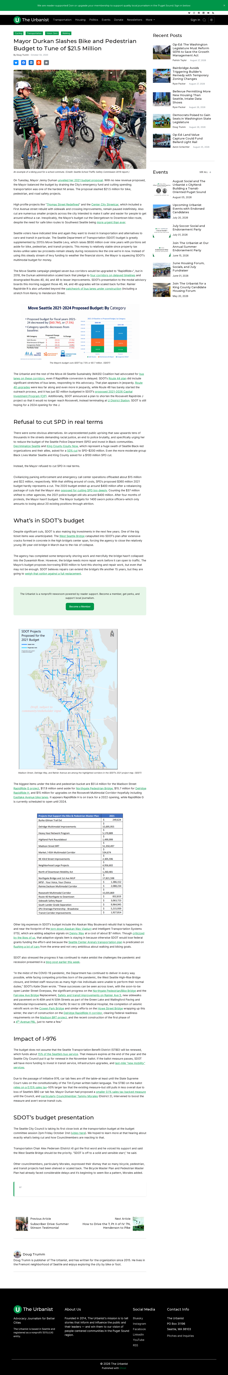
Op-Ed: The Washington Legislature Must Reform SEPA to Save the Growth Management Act (191, 50)
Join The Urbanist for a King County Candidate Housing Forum (189, 287)
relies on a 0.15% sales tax (30, 1087)
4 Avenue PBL (26, 1021)
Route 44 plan (117, 378)
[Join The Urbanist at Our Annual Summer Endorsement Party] (163, 250)
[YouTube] (208, 12)
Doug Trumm (22, 55)
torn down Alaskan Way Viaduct (71, 928)
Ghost (122, 1368)
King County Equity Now (62, 446)
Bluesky (138, 1318)
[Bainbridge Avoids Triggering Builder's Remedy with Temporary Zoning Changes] (163, 76)
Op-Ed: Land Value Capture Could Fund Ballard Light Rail (188, 138)
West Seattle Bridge (72, 536)
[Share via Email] (46, 62)
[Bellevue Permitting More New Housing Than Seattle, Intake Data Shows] (163, 99)
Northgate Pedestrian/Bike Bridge (114, 990)
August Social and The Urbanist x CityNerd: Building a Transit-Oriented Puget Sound (189, 187)
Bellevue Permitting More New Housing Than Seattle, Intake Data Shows (192, 97)
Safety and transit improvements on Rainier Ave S (89, 995)
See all (203, 172)
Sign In (195, 19)
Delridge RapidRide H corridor (83, 1013)
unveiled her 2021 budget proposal (80, 180)
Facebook (139, 1329)
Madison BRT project (53, 1017)
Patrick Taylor (180, 60)
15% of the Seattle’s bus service (58, 1054)
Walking (66, 33)
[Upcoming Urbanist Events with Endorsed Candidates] (163, 212)
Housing (80, 19)
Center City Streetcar (104, 204)
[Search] (204, 20)
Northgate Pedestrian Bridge (94, 788)
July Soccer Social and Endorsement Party (189, 227)
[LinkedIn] (203, 12)
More (149, 19)
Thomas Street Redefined (63, 204)
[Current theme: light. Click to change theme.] (211, 20)
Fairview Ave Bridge (26, 995)
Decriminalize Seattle (26, 446)
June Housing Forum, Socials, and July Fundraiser (188, 267)
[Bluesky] (189, 12)
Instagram (139, 1323)
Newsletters (134, 19)
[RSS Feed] (213, 12)
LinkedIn (138, 1334)
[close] (224, 5)
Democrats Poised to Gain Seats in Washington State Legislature (192, 118)
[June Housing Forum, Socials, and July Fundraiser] (163, 270)
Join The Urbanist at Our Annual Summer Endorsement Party (191, 246)
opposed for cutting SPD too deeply (84, 490)
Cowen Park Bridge (51, 1008)
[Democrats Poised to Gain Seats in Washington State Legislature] (163, 121)
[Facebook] (198, 12)
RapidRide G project (26, 788)
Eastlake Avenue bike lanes (30, 797)
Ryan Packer (179, 83)
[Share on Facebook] (23, 62)
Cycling (18, 33)
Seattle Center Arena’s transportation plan (95, 942)
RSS (135, 1345)
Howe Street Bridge (110, 1008)
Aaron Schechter (181, 147)
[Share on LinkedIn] (31, 62)
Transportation (62, 19)
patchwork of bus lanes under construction (93, 288)
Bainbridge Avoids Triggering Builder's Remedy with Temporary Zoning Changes (191, 73)
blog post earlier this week (63, 962)
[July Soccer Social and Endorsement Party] (163, 230)
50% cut (72, 450)
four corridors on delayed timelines (112, 275)
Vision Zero (52, 33)
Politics (93, 19)
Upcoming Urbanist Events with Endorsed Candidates (188, 208)
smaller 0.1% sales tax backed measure (121, 1091)
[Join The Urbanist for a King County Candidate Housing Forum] (163, 290)
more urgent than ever (111, 222)
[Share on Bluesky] (15, 62)
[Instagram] (194, 12)
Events (106, 19)
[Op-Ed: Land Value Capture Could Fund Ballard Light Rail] (163, 141)
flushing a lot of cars (26, 946)
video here (78, 1133)
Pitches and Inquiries (180, 1335)
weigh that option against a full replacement (53, 573)
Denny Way (76, 933)
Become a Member (80, 606)
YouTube (138, 1339)
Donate (118, 19)
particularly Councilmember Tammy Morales (69, 1096)
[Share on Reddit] (38, 62)
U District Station (119, 400)
